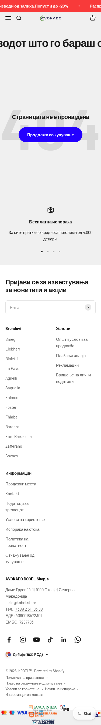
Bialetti (11, 358)
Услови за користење (22, 689)
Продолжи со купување (50, 134)
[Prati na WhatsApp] (77, 639)
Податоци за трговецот (17, 506)
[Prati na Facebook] (9, 639)
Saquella (12, 387)
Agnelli (11, 378)
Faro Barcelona (18, 436)
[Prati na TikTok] (50, 639)
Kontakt (12, 493)
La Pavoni (14, 368)
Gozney (11, 455)
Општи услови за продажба (72, 342)
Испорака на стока (22, 529)
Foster (10, 407)
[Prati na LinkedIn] (64, 639)
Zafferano (13, 446)
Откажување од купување (19, 558)
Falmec (11, 397)
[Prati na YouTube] (36, 639)
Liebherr (12, 348)
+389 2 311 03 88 (29, 609)
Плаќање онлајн (71, 355)
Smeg (10, 339)
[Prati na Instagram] (22, 639)
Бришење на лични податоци (73, 378)
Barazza (12, 426)
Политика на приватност (16, 542)
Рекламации (67, 365)
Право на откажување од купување (33, 683)
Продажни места (20, 483)
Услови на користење (25, 519)
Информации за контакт (24, 694)
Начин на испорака (60, 689)
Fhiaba (11, 416)
